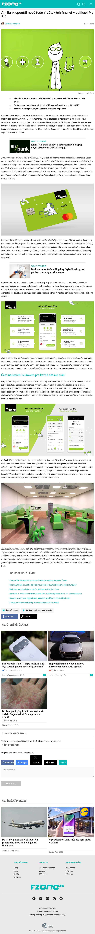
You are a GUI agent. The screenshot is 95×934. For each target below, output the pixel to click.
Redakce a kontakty (47, 868)
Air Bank (29, 610)
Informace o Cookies (47, 908)
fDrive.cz (69, 871)
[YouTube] (47, 899)
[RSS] (61, 899)
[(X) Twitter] (40, 899)
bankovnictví (47, 610)
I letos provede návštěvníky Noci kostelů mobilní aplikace (34, 602)
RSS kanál (43, 874)
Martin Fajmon (7, 725)
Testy (16, 868)
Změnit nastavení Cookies (47, 911)
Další (63, 762)
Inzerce (42, 871)
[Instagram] (54, 899)
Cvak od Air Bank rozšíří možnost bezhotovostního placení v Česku (38, 580)
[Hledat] (83, 5)
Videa (16, 871)
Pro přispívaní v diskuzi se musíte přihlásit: (17, 753)
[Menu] (91, 5)
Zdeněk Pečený (8, 851)
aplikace (37, 610)
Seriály (16, 874)
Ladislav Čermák (55, 675)
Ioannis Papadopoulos (10, 675)
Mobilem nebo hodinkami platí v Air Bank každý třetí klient (34, 589)
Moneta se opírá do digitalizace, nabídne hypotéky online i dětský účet (40, 598)
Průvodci (17, 877)
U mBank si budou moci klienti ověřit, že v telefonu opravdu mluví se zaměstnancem (46, 593)
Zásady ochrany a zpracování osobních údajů (47, 914)
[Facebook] (34, 899)
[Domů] (11, 4)
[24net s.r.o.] (47, 927)
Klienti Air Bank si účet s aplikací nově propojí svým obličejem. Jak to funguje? (43, 585)
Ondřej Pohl (53, 852)
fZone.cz (69, 874)
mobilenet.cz (71, 868)
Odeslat (11, 783)
